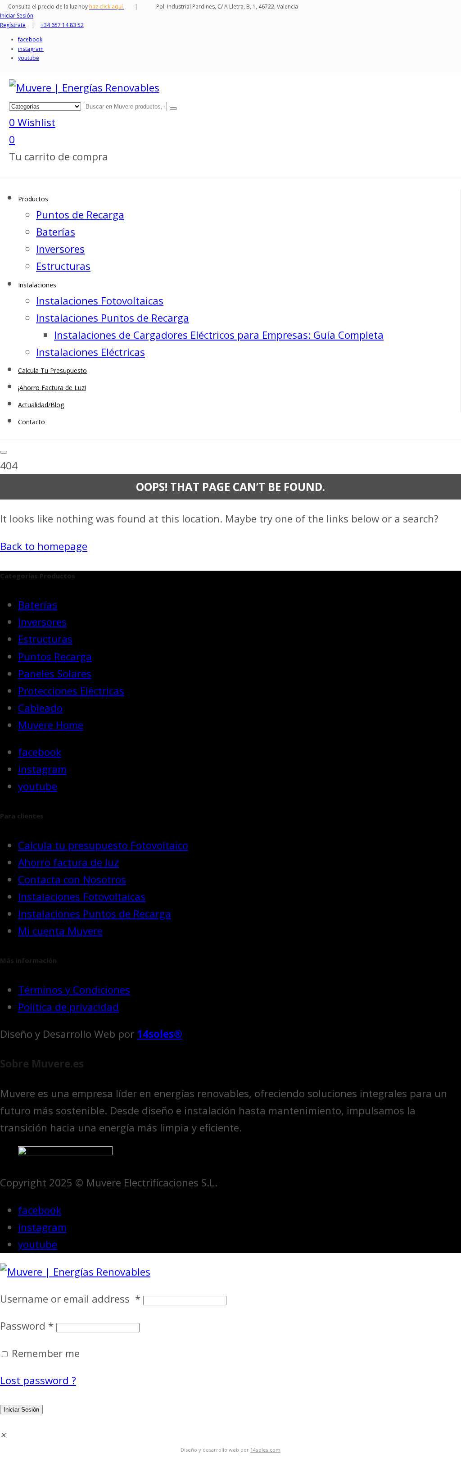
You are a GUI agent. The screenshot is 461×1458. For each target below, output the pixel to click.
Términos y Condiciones (74, 990)
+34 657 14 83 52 (62, 25)
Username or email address (70, 1299)
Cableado (40, 708)
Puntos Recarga (55, 656)
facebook (30, 39)
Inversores (42, 622)
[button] (3, 1435)
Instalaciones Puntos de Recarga (94, 914)
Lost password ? (38, 1380)
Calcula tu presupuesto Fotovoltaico (103, 845)
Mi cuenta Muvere (60, 931)
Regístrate (13, 25)
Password (27, 1326)
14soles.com (265, 1449)
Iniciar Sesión (21, 1409)
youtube (28, 58)
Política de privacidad (68, 1007)
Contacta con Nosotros (72, 879)
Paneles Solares (54, 674)
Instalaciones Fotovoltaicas (81, 897)
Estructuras (45, 639)
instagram (31, 49)
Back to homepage (43, 546)
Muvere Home (50, 725)
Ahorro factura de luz (68, 862)
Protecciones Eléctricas (71, 691)
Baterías (37, 605)
